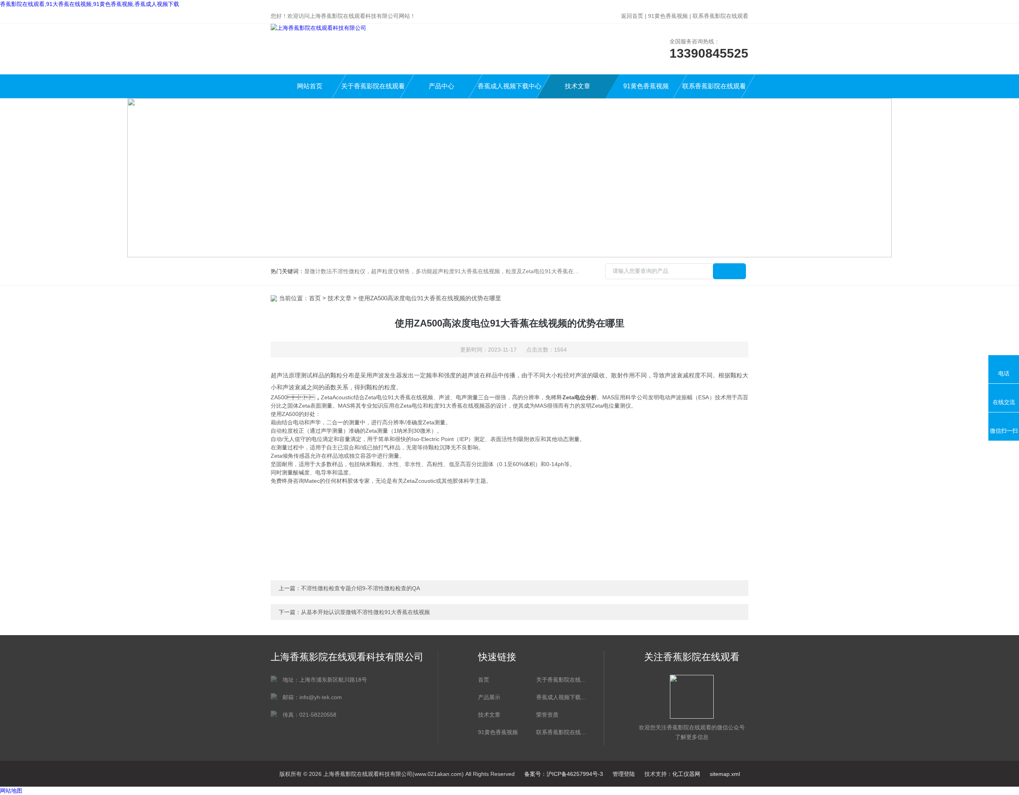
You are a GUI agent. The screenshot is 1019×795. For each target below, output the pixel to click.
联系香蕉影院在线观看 (720, 16)
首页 (315, 298)
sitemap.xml (725, 774)
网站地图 (11, 790)
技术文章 (577, 86)
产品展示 (489, 697)
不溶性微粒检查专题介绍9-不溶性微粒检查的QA (360, 588)
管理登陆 (624, 774)
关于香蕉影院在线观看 (373, 86)
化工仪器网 (686, 774)
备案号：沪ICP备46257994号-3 (563, 774)
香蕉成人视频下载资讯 (561, 697)
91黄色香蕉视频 (668, 16)
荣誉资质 (547, 714)
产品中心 (441, 86)
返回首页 (632, 16)
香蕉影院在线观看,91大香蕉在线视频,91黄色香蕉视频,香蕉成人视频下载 (89, 4)
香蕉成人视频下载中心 (509, 86)
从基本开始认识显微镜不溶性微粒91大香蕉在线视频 (365, 612)
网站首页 (309, 86)
